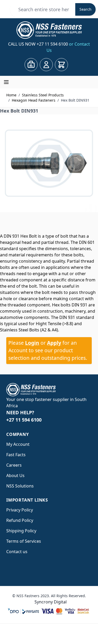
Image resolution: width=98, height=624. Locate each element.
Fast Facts (16, 455)
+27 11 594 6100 (53, 44)
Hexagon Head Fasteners (33, 100)
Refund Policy (19, 520)
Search (85, 9)
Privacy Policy (19, 510)
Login (32, 342)
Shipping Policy (21, 531)
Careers (14, 465)
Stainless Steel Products (43, 94)
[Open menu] (6, 82)
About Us (15, 475)
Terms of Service (22, 541)
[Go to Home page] (49, 30)
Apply (54, 342)
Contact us (16, 551)
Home (11, 94)
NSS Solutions (20, 486)
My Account (18, 444)
